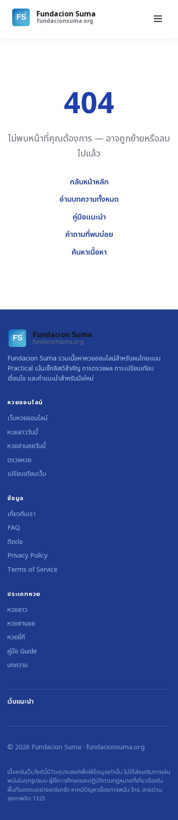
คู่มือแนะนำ (89, 217)
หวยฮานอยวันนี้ (26, 446)
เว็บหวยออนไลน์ (27, 418)
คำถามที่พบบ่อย (89, 234)
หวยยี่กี (16, 637)
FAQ (13, 528)
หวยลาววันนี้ (22, 432)
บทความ (17, 665)
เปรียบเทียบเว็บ (26, 474)
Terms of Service (32, 570)
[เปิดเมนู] (158, 19)
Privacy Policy (27, 555)
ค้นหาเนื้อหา (89, 252)
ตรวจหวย (19, 460)
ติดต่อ (15, 542)
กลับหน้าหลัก (89, 182)
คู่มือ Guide (22, 651)
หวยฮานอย (21, 623)
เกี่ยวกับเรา (21, 514)
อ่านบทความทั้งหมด (89, 199)
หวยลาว (17, 610)
